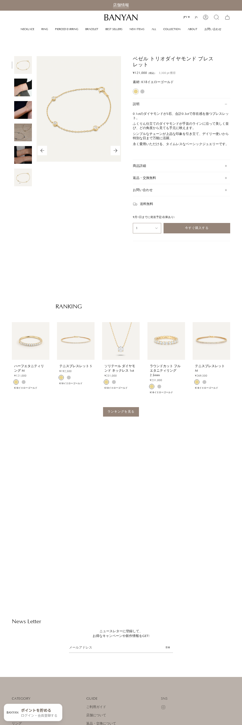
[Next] (115, 150)
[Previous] (42, 150)
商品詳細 (139, 166)
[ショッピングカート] (227, 17)
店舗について (96, 715)
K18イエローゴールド (136, 91)
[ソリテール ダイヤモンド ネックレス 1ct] (121, 341)
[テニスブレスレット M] (211, 341)
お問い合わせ (143, 190)
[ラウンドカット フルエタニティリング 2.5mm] (166, 341)
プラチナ (142, 91)
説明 (136, 104)
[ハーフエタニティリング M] (30, 341)
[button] (172, 29)
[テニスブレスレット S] (76, 341)
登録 (167, 647)
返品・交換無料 (144, 178)
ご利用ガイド (96, 707)
